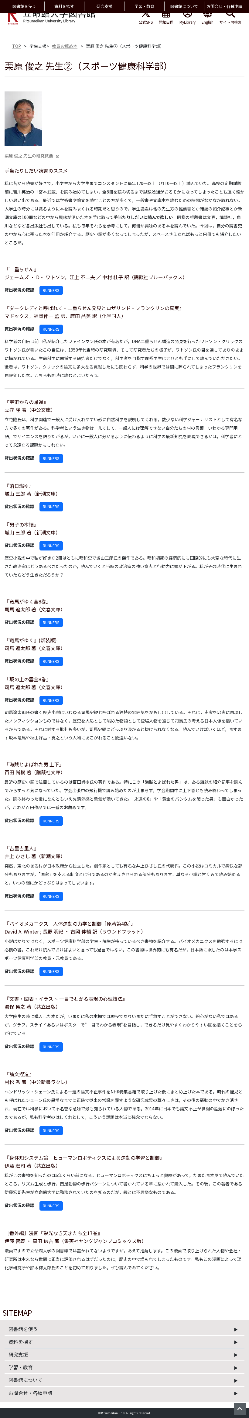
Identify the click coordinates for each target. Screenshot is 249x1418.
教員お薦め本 (64, 46)
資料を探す (21, 1341)
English (207, 22)
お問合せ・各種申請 (30, 1393)
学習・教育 (21, 1367)
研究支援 (18, 1354)
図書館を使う (23, 1329)
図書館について (26, 1379)
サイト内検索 (230, 22)
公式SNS (146, 22)
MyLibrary (187, 22)
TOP (16, 46)
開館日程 (166, 22)
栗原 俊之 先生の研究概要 (29, 156)
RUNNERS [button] (51, 290)
